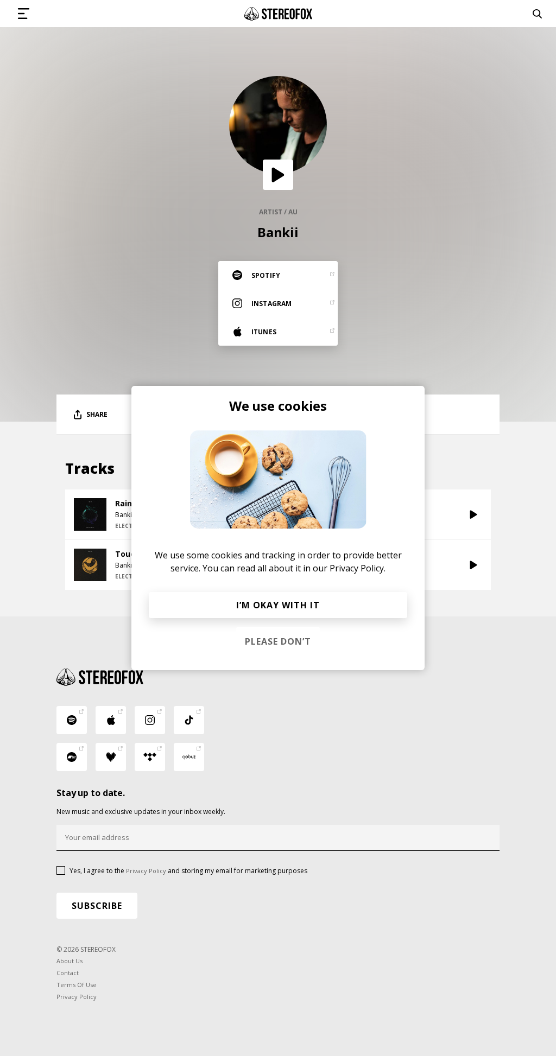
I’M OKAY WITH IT (278, 605)
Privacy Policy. (358, 568)
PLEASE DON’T (278, 641)
